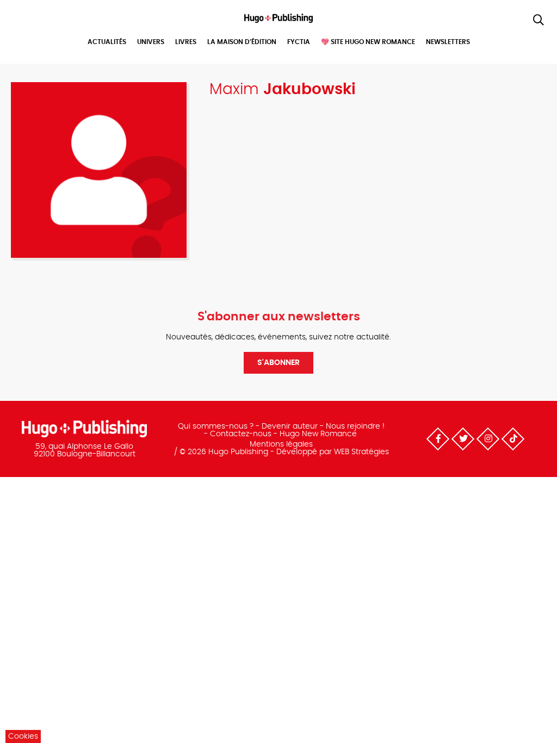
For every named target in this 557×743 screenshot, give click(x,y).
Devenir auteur (290, 426)
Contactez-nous (240, 434)
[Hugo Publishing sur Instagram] (487, 439)
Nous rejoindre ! (355, 426)
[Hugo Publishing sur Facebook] (437, 439)
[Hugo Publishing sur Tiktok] (513, 439)
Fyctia (298, 42)
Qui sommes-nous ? (215, 426)
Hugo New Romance (318, 434)
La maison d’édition (241, 42)
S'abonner (278, 363)
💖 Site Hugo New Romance (368, 42)
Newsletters (448, 42)
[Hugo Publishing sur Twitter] (462, 439)
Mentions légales (281, 444)
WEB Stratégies (361, 452)
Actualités (107, 42)
